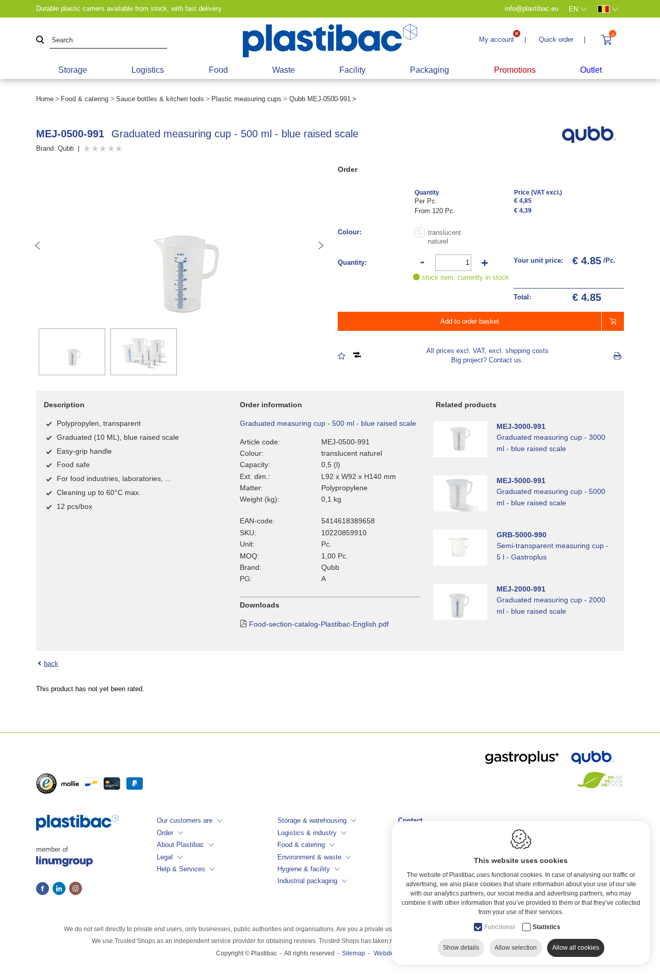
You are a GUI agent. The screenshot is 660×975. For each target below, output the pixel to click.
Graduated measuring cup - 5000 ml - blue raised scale (551, 497)
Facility (352, 70)
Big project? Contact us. (487, 360)
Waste (283, 70)
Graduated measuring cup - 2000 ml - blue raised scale (551, 605)
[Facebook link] (44, 889)
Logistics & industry (307, 833)
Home (45, 99)
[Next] (320, 245)
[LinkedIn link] (61, 889)
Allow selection (515, 947)
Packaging (429, 70)
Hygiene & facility (303, 869)
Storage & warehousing (311, 820)
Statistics (546, 927)
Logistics (147, 70)
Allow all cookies (575, 947)
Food (218, 70)
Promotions (515, 70)
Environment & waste (309, 857)
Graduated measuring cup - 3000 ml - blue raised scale (551, 443)
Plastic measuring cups (246, 99)
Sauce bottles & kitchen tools (160, 99)
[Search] (40, 41)
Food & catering (84, 99)
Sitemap (353, 953)
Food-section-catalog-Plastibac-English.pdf (319, 624)
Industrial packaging (307, 881)
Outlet (591, 70)
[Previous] (37, 245)
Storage (72, 70)
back (51, 663)
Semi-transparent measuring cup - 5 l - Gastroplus (552, 551)
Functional (499, 927)
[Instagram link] (75, 889)
